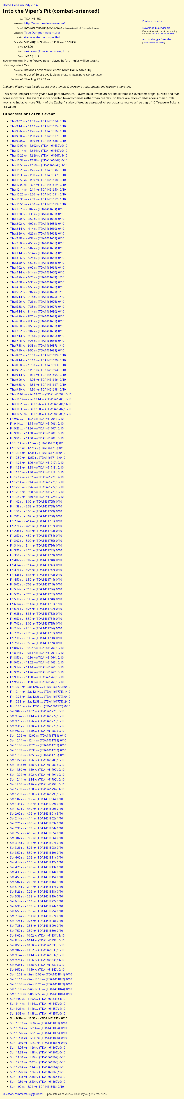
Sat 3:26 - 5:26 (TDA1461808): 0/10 (36, 848)
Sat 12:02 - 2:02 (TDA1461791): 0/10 (37, 775)
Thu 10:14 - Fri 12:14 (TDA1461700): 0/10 (41, 399)
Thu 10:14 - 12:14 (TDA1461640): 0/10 (38, 151)
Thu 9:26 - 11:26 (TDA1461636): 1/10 (38, 131)
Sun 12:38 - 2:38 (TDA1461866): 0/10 (37, 1077)
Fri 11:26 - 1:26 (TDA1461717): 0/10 (37, 463)
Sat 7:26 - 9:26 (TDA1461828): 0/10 (36, 921)
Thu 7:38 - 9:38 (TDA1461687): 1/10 (37, 346)
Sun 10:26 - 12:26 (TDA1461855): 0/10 (38, 1033)
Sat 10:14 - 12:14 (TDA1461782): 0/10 (38, 740)
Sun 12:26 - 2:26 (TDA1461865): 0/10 (37, 1072)
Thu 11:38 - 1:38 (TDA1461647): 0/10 (38, 175)
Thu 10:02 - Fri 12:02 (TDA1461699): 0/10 (41, 394)
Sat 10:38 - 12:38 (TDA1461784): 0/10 (38, 750)
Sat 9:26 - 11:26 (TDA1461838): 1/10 (37, 960)
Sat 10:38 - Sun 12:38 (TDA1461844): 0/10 (41, 989)
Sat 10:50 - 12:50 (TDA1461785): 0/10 (38, 755)
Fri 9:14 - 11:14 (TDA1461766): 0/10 (37, 667)
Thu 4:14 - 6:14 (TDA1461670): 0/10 (37, 272)
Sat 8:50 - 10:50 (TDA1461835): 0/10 (37, 945)
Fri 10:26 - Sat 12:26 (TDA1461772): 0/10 (40, 697)
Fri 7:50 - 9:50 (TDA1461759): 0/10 (36, 643)
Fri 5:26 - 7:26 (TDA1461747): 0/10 (36, 594)
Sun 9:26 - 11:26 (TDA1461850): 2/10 (37, 1009)
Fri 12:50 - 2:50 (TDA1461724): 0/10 (37, 497)
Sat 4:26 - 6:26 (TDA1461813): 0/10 (36, 867)
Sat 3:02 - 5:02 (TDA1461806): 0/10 (36, 838)
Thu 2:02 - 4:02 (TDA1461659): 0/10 (37, 224)
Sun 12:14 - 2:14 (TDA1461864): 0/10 (37, 1067)
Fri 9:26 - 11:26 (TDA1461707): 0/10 (37, 428)
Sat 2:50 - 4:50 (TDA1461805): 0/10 (36, 833)
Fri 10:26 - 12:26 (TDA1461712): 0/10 (37, 448)
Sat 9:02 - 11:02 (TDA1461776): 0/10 (37, 711)
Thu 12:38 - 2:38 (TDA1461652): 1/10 (38, 199)
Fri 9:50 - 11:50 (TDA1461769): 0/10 (37, 682)
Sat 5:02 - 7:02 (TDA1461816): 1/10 (36, 882)
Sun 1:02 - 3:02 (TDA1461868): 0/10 (37, 1087)
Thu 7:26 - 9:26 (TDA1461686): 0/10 (37, 341)
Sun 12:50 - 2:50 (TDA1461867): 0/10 (37, 1082)
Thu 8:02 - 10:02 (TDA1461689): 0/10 (38, 355)
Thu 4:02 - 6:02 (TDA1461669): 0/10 (37, 268)
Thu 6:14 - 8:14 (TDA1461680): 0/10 (37, 311)
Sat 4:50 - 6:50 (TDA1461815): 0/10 (36, 877)
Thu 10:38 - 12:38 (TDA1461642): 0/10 (38, 160)
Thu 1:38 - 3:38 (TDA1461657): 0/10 (37, 214)
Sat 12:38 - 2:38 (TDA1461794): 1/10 (37, 789)
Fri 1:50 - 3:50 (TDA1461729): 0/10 (36, 511)
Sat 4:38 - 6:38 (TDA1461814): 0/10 (36, 872)
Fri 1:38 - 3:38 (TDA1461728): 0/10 (36, 506)
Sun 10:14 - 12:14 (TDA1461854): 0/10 (38, 1028)
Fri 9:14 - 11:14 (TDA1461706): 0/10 (37, 424)
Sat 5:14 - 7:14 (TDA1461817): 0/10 (36, 887)
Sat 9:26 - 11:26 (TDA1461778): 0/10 (37, 721)
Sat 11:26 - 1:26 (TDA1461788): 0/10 (37, 760)
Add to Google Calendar (156, 39)
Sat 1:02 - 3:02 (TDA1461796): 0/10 (36, 799)
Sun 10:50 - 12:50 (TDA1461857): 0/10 (38, 1043)
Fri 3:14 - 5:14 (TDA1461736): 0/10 (36, 545)
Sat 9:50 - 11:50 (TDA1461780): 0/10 (37, 731)
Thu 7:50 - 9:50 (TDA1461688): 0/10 (37, 350)
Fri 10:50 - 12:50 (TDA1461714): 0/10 (37, 458)
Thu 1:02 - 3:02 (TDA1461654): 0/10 (37, 209)
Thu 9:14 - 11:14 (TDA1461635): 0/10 (38, 126)
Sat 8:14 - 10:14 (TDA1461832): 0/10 (37, 940)
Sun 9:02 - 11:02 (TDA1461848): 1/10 (37, 999)
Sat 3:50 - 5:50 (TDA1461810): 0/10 (36, 853)
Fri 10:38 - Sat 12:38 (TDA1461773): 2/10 (40, 701)
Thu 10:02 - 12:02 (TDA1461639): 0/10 (38, 146)
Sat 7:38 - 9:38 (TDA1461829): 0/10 (36, 926)
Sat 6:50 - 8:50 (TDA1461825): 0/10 (36, 911)
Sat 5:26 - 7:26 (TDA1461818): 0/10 (36, 892)
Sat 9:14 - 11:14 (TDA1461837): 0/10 (37, 955)
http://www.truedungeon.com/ (44, 23)
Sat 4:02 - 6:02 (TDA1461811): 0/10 (36, 857)
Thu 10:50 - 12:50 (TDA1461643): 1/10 (38, 165)
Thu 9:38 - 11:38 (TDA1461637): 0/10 (38, 136)
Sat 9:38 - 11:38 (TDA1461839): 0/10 (37, 965)
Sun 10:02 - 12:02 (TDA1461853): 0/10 (38, 1023)
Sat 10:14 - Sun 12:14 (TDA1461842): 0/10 (41, 979)
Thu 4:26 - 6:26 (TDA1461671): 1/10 (37, 277)
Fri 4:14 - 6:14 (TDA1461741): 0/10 (36, 565)
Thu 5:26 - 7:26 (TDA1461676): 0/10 (37, 302)
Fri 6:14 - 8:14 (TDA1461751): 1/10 (36, 604)
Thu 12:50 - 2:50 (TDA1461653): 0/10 (38, 204)
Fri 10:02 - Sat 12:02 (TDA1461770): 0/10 (40, 687)
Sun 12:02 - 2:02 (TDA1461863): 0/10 (37, 1062)
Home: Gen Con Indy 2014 (20, 5)
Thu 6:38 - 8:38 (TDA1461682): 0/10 (37, 321)
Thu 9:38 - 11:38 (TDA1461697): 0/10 (38, 385)
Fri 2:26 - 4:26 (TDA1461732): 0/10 (36, 526)
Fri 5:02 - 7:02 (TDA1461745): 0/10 (36, 584)
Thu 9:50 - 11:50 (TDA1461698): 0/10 (38, 389)
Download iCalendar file (156, 28)
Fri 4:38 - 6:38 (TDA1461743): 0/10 (36, 575)
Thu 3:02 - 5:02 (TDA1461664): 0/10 (37, 248)
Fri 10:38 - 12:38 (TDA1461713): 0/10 (37, 453)
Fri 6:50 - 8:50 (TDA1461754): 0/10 (36, 619)
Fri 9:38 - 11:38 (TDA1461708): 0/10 (37, 433)
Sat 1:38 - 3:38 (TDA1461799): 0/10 (36, 804)
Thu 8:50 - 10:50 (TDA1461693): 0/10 (38, 365)
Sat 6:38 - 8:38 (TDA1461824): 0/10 (36, 906)
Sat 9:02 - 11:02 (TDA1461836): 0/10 (37, 950)
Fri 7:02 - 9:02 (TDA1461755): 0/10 (36, 623)
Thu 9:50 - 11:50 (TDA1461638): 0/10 (38, 141)
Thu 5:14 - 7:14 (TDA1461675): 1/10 (37, 297)
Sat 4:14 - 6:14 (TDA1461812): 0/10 (36, 862)
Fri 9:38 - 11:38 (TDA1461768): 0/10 (37, 677)
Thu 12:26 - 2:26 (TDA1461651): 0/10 (38, 194)
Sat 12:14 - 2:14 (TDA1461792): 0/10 (37, 779)
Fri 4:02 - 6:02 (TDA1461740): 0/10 (36, 560)
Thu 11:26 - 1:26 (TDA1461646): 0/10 (38, 170)
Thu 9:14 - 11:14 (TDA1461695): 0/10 (38, 375)
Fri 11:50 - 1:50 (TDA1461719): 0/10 (37, 472)
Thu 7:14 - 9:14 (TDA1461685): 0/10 (37, 336)
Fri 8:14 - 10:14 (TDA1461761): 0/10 (37, 653)
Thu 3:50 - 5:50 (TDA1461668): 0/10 (37, 263)
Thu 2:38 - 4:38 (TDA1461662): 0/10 (37, 238)
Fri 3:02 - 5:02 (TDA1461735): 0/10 (36, 541)
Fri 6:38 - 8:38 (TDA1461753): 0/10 (36, 614)
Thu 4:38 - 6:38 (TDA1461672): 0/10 (37, 282)
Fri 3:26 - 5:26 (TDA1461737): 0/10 (36, 550)
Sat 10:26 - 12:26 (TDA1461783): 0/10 (38, 745)
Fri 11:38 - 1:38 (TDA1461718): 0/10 (37, 467)
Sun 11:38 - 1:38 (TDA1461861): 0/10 (37, 1052)
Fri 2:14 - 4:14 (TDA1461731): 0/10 (36, 521)
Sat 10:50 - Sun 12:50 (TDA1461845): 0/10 (41, 994)
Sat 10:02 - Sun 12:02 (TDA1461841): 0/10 (41, 974)
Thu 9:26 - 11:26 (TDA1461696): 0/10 (38, 380)
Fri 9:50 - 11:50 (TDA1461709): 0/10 (37, 438)
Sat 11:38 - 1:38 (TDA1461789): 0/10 (37, 765)
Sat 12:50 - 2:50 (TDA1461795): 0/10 (37, 794)
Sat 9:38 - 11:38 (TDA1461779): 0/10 (37, 726)
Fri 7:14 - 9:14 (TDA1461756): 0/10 (36, 628)
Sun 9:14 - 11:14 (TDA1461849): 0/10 (37, 1004)
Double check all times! (163, 33)
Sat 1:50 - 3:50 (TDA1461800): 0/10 (36, 809)
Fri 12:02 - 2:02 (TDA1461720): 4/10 (37, 477)
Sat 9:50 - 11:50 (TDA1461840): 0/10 (37, 970)
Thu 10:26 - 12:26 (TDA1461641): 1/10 (38, 155)
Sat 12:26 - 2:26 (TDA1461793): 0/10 (37, 784)
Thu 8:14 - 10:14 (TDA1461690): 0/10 (38, 360)
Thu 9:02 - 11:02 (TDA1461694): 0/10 (38, 370)
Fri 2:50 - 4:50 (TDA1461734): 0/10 (36, 536)
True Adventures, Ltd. (53, 51)
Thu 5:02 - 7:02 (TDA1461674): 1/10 (37, 292)
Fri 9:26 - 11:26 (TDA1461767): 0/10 (37, 672)
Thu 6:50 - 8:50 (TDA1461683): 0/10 (37, 326)
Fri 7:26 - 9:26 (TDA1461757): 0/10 (36, 633)
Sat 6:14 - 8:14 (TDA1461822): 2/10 (36, 901)
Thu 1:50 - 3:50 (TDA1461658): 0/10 (37, 219)
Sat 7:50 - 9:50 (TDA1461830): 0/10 (36, 931)
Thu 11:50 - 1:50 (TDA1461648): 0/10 (38, 180)
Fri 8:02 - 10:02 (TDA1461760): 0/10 (37, 648)
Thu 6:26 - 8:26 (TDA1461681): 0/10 (37, 316)
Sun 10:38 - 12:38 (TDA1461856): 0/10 (38, 1038)
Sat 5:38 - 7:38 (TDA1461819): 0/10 (36, 896)
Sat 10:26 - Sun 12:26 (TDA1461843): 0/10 (41, 984)
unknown (30, 51)
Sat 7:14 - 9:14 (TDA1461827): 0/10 (36, 916)
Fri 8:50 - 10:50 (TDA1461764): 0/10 (37, 658)
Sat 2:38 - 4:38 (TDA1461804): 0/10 (36, 828)
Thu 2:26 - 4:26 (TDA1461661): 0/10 (37, 233)
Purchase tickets (152, 21)
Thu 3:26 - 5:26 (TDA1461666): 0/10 (37, 258)
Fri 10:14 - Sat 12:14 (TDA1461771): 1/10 (40, 692)
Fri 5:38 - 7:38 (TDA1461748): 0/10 (36, 599)
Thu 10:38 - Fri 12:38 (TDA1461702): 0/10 (41, 409)
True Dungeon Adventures (42, 33)
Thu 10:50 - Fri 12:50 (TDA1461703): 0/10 (41, 414)
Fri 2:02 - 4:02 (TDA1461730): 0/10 (36, 516)
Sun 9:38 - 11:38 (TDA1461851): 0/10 (37, 1013)
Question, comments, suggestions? (23, 1094)
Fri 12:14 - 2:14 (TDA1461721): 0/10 (37, 482)
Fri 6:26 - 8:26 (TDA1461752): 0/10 (36, 609)
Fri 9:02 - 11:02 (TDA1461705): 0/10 (37, 419)
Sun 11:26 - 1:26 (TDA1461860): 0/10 (37, 1048)
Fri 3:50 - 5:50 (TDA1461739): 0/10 (36, 555)
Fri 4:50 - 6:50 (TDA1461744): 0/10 (36, 580)
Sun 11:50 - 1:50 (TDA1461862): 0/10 (37, 1057)
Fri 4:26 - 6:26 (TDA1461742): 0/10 (36, 570)
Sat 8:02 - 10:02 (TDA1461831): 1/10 (37, 935)
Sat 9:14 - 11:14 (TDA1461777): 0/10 (37, 716)
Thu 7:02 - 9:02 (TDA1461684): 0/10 (37, 331)
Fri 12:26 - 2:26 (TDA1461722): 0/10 (37, 487)
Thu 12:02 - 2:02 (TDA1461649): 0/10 (38, 185)
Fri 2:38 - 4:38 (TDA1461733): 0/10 (36, 531)
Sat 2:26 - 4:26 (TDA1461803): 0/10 (36, 823)
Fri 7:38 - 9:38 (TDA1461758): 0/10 (36, 638)
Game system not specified (42, 37)
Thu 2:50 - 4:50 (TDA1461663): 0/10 (37, 243)
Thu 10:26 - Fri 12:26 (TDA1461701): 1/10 (41, 404)
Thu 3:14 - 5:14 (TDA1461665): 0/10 (37, 253)
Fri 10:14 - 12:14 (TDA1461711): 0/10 (37, 443)
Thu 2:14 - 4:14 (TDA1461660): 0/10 (37, 229)
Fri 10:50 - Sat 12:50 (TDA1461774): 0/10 (40, 706)
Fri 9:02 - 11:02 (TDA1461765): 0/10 (37, 662)
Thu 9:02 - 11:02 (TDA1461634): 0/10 (38, 121)
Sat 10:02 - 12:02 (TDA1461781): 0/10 (38, 736)
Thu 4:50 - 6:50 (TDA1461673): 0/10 (37, 287)
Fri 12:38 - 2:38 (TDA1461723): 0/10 (37, 492)
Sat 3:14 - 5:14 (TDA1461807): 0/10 (36, 843)
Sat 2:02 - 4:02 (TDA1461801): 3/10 (36, 814)
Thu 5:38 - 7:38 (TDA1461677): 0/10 (37, 307)
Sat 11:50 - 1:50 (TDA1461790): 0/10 (37, 770)
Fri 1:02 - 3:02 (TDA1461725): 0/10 (36, 502)
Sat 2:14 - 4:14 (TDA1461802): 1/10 (36, 818)
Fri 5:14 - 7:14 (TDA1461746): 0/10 (36, 589)
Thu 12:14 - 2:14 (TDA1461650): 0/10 (38, 190)
